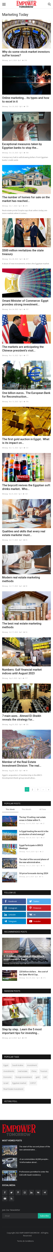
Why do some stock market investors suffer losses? (26, 53)
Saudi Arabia (17, 1065)
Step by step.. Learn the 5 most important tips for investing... (22, 1031)
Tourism (43, 1071)
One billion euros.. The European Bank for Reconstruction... (26, 394)
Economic (8, 1077)
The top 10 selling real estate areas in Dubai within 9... (32, 818)
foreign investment (24, 1077)
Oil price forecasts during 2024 (33, 873)
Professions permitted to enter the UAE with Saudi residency (34, 1173)
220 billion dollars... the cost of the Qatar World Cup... (33, 973)
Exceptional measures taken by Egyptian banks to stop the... (22, 145)
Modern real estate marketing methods (21, 579)
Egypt (6, 1065)
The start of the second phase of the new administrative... (34, 860)
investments (9, 1071)
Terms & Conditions (25, 1241)
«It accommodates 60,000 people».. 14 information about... (34, 1160)
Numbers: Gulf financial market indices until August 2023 (22, 671)
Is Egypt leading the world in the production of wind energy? (33, 832)
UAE (45, 1077)
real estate (22, 1071)
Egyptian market (19, 1083)
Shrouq (5, 60)
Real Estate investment (13, 1089)
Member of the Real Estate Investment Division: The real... (21, 763)
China (33, 1071)
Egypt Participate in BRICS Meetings (31, 846)
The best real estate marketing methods (21, 625)
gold (37, 1077)
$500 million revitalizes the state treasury (23, 252)
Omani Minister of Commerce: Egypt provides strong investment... (25, 302)
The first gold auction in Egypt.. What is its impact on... (25, 441)
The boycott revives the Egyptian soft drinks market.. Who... (26, 487)
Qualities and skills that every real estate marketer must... (23, 533)
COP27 (33, 1083)
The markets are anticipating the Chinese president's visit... (23, 348)
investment (32, 1065)
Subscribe (44, 1215)
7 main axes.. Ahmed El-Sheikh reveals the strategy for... (21, 717)
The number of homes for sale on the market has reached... (26, 199)
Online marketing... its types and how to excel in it (25, 99)
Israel (6, 1083)
